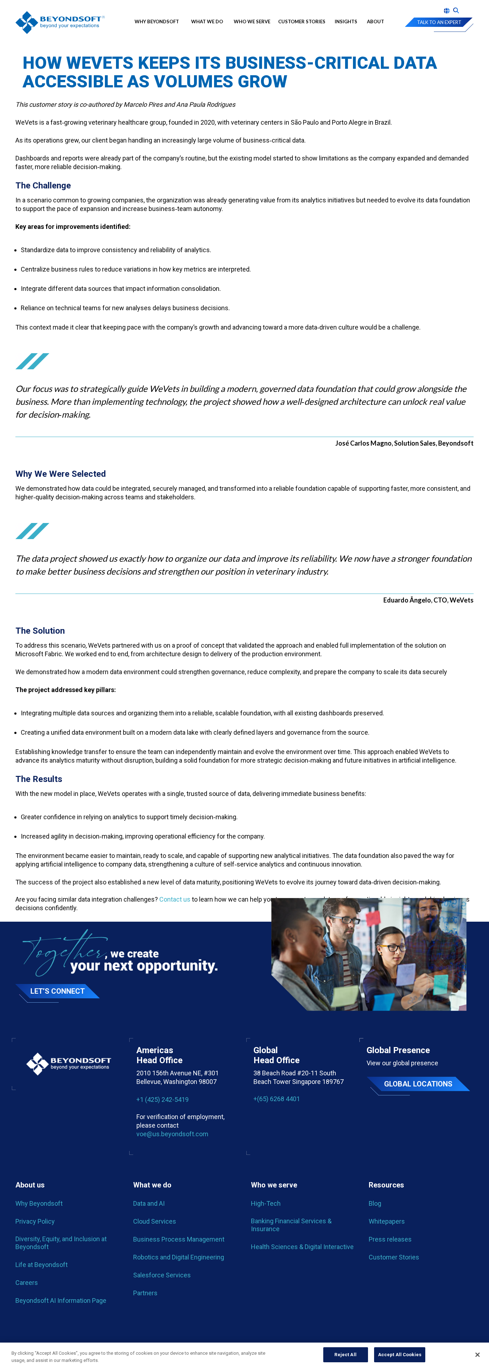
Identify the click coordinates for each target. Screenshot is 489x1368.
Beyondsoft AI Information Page (60, 1300)
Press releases (390, 1239)
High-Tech (266, 1203)
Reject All (345, 1354)
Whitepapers (387, 1221)
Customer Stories (301, 21)
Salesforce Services (162, 1275)
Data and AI (149, 1203)
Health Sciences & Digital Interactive (302, 1247)
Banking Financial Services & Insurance (291, 1225)
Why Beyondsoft (158, 21)
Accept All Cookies (399, 1354)
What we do (207, 21)
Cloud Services (154, 1221)
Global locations (418, 1084)
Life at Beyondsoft (41, 1264)
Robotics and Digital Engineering (178, 1257)
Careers (26, 1282)
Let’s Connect (57, 991)
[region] (244, 1355)
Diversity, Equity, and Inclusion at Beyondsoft (61, 1243)
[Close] (477, 1355)
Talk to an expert (439, 22)
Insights (346, 21)
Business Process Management (178, 1239)
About (375, 21)
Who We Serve (252, 21)
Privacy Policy (35, 1221)
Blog (375, 1203)
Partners (145, 1293)
